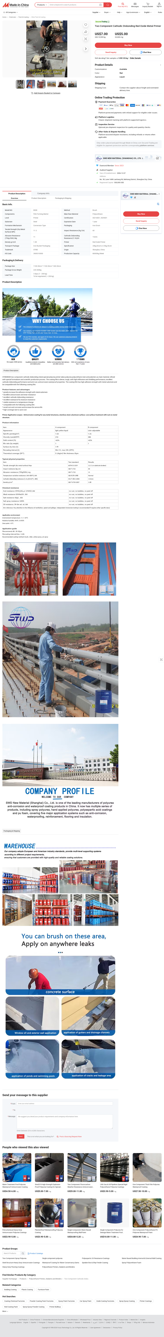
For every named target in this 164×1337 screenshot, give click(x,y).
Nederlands (86, 1322)
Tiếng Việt (137, 1322)
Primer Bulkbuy (55, 1307)
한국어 (101, 1322)
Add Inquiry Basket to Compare (47, 93)
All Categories (11, 12)
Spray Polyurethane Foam (131, 1262)
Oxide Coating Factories (105, 1301)
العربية (95, 1322)
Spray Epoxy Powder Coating (33, 1307)
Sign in (159, 6)
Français (51, 1322)
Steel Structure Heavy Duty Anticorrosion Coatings (21, 1262)
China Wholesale (72, 1320)
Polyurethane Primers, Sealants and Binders (58, 1267)
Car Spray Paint (85, 1301)
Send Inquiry (110, 52)
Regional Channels (110, 1320)
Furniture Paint (43, 1289)
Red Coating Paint (11, 1307)
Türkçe (129, 1322)
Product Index (123, 1320)
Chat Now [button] (147, 52)
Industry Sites (97, 1320)
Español (33, 1322)
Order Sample (135, 58)
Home (4, 17)
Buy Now (128, 45)
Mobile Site (134, 1320)
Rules (160, 12)
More (4, 1311)
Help (118, 12)
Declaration (107, 1327)
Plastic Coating (27, 1289)
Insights (142, 1320)
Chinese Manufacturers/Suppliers (53, 1320)
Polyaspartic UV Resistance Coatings (95, 1258)
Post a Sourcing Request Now (69, 1136)
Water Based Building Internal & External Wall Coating (141, 1258)
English (26, 1322)
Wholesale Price (85, 1320)
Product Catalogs (36, 1253)
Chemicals (12, 17)
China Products (35, 1320)
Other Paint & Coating (38, 17)
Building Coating (10, 1289)
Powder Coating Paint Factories (41, 1301)
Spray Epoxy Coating (127, 1301)
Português (42, 1322)
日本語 (108, 1322)
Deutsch (77, 1322)
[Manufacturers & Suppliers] (15, 4)
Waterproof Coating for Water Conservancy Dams (60, 1262)
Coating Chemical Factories (14, 1301)
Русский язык (60, 1322)
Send (20, 1136)
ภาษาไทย (121, 1322)
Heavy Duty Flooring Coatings (13, 1267)
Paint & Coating (23, 17)
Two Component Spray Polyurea (14, 1258)
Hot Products (23, 1320)
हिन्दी (114, 1322)
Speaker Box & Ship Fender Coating (95, 1262)
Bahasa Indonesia (148, 1322)
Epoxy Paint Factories (66, 1301)
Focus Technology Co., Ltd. (66, 1327)
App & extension (132, 12)
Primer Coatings (146, 1301)
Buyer (106, 12)
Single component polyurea (52, 1258)
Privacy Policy (117, 1327)
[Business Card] (158, 203)
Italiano (70, 1322)
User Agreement (95, 1327)
